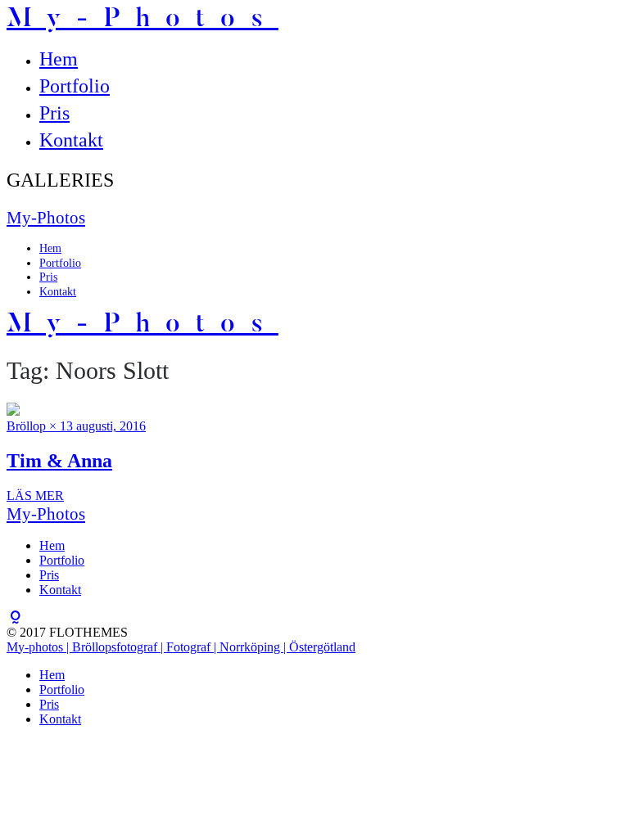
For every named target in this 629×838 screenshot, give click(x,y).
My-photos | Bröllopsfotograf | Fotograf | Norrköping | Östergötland (181, 647)
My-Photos (142, 20)
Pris (54, 113)
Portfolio (74, 86)
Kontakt (71, 140)
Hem (58, 59)
